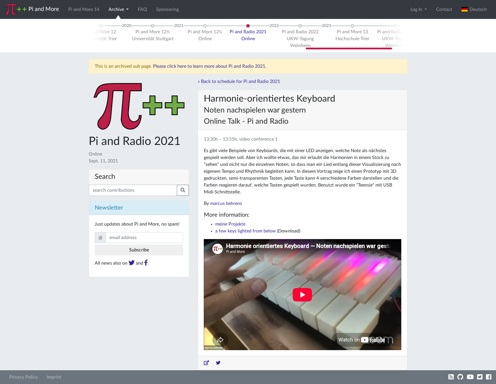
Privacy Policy (23, 377)
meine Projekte (230, 224)
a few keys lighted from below (245, 231)
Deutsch (477, 9)
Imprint (54, 377)
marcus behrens (226, 203)
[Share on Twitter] (218, 363)
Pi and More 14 (83, 9)
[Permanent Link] (206, 363)
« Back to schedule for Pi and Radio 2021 (239, 81)
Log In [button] (416, 9)
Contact (444, 9)
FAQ (142, 9)
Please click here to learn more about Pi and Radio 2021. (209, 66)
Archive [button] (116, 9)
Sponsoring (167, 9)
